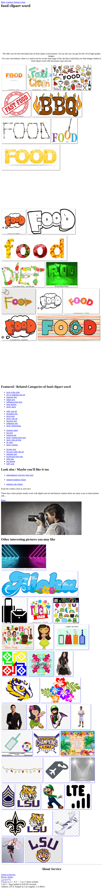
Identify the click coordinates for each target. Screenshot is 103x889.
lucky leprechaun (13, 426)
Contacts (9, 2)
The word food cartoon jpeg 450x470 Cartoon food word (39, 85)
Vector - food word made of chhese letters (18, 166)
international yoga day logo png (19, 475)
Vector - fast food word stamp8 (14, 113)
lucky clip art (11, 418)
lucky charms (12, 445)
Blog (3, 2)
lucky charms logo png (16, 437)
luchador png (12, 414)
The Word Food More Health (64, 140)
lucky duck (11, 407)
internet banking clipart (16, 480)
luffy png (10, 464)
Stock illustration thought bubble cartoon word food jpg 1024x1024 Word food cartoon (49, 308)
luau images (11, 404)
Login (22, 2)
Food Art (5, 310)
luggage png (11, 454)
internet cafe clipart (14, 484)
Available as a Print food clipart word (16, 140)
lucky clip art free (13, 440)
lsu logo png (11, 421)
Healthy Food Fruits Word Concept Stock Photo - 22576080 (25, 257)
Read (3, 500)
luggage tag (11, 435)
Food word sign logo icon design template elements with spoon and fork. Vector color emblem (13, 83)
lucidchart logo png (14, 456)
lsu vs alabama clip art (15, 395)
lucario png (11, 449)
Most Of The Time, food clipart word (52, 337)
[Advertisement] (51, 30)
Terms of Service (8, 874)
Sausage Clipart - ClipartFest (44, 113)
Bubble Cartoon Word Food (12, 337)
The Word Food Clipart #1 (74, 310)
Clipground (13, 881)
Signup (17, 2)
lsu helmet (10, 461)
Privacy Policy (7, 877)
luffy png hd (11, 411)
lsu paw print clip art (15, 452)
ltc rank (9, 442)
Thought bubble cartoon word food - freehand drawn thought (13, 228)
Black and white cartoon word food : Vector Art (46, 230)
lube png (10, 459)
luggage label (12, 430)
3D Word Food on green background (61, 284)
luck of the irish (13, 392)
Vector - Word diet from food (13, 284)
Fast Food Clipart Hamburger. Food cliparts (70, 87)
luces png (10, 416)
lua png (9, 433)
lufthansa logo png (14, 402)
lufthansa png (12, 423)
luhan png (10, 399)
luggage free (11, 397)
